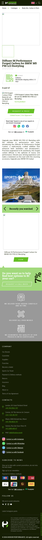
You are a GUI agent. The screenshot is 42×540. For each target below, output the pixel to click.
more (21, 194)
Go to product (20, 102)
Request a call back (17, 284)
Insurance (5, 382)
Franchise (5, 363)
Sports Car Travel (7, 371)
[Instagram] (9, 504)
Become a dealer (7, 367)
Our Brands (6, 352)
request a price (21, 111)
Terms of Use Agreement (10, 394)
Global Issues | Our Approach (21, 115)
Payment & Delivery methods (12, 375)
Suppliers (5, 359)
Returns (4, 378)
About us (5, 390)
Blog (3, 386)
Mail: (13, 433)
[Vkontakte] (3, 504)
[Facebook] (6, 504)
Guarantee (5, 356)
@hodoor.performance (41, 524)
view (21, 259)
